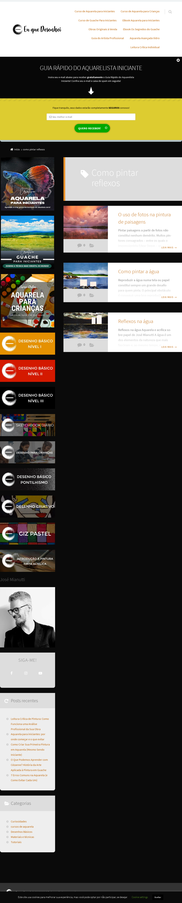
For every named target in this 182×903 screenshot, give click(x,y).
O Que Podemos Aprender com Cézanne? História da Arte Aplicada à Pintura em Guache (29, 765)
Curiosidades (19, 821)
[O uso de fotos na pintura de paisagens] (85, 223)
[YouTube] (40, 673)
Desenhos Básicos (21, 831)
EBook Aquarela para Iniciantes (141, 20)
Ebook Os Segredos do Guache (141, 29)
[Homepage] (37, 29)
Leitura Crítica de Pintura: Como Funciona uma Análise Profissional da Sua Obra (30, 724)
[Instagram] (26, 673)
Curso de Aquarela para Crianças (140, 11)
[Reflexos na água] (85, 327)
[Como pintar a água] (85, 277)
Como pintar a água (138, 271)
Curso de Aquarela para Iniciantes (95, 11)
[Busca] (167, 8)
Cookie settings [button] (140, 897)
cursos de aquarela (22, 826)
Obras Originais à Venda (103, 29)
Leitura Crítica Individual (145, 47)
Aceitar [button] (157, 897)
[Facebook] (11, 673)
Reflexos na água (135, 321)
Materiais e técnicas (92, 246)
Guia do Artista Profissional (107, 38)
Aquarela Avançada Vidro (145, 38)
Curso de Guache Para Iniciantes (97, 20)
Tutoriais (16, 842)
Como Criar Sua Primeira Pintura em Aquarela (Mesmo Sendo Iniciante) (30, 749)
